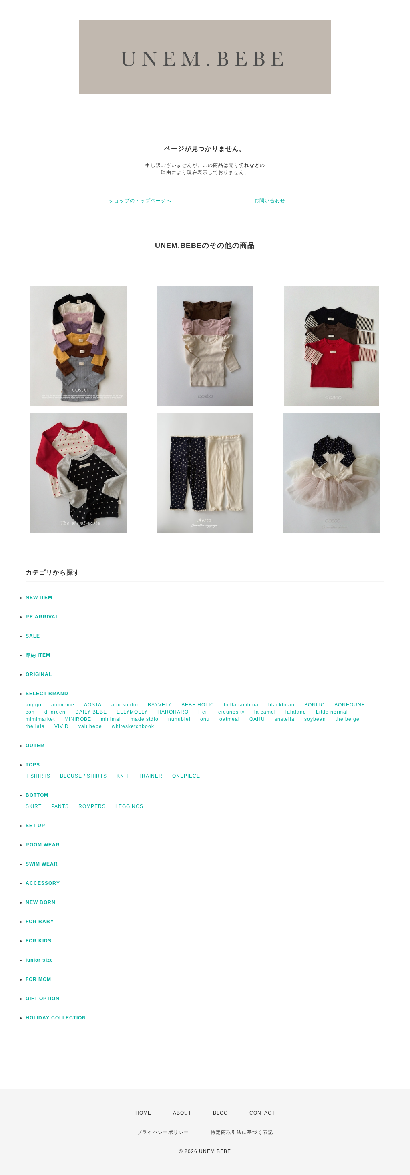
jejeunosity (231, 712)
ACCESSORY (43, 883)
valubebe (90, 726)
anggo (34, 705)
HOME (143, 1113)
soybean (315, 719)
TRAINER (151, 776)
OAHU (257, 719)
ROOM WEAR (43, 845)
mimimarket (40, 719)
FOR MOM (38, 979)
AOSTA (93, 705)
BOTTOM (37, 795)
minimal (111, 719)
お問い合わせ (269, 200)
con (30, 712)
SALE (33, 636)
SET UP (35, 825)
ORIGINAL (39, 674)
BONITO (314, 705)
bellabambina (241, 705)
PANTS (60, 806)
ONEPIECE (186, 776)
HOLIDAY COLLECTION (56, 1018)
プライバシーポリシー (163, 1132)
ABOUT (182, 1113)
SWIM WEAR (42, 864)
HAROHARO (173, 712)
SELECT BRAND (47, 693)
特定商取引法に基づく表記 (242, 1132)
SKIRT (34, 806)
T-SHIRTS (38, 776)
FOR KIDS (39, 941)
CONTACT (262, 1113)
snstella (285, 719)
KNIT (123, 776)
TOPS (33, 765)
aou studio (124, 705)
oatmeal (229, 719)
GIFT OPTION (43, 998)
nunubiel (179, 719)
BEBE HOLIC (197, 705)
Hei (202, 712)
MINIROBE (77, 719)
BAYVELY (160, 705)
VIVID (61, 726)
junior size (39, 960)
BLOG (220, 1113)
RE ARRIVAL (42, 617)
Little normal (332, 712)
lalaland (295, 712)
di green (55, 712)
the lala (35, 726)
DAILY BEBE (91, 712)
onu (205, 719)
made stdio (145, 719)
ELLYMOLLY (132, 712)
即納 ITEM (38, 655)
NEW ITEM (39, 597)
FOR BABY (40, 921)
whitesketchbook (133, 726)
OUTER (35, 745)
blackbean (281, 705)
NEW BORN (41, 902)
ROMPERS (92, 806)
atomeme (62, 705)
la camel (265, 712)
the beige (348, 719)
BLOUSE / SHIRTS (83, 776)
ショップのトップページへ (140, 200)
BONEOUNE (349, 705)
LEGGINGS (129, 806)
